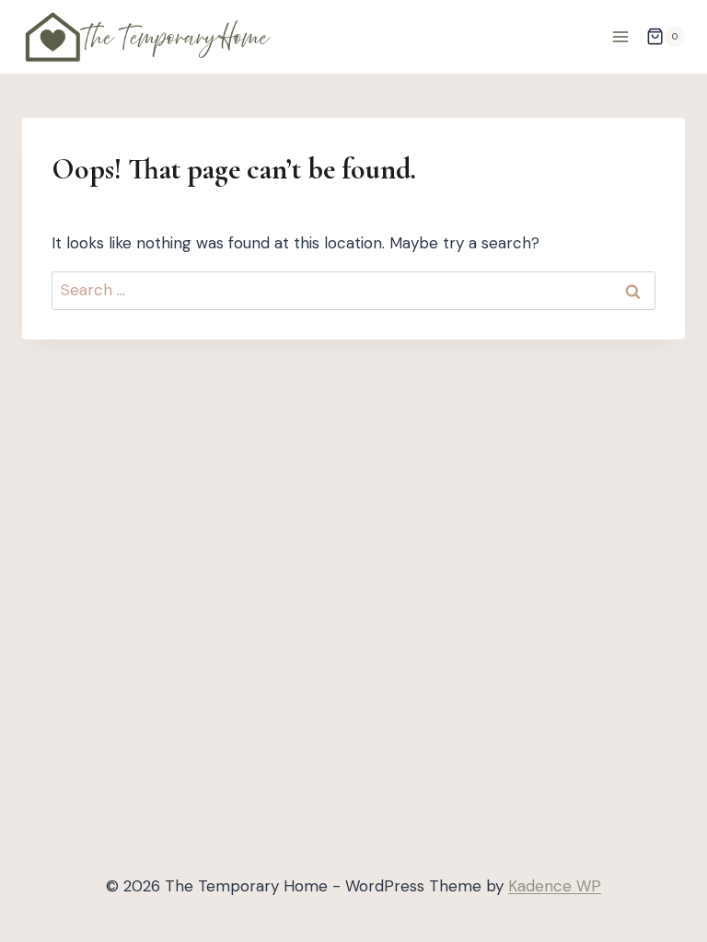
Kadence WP (554, 886)
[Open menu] (620, 36)
